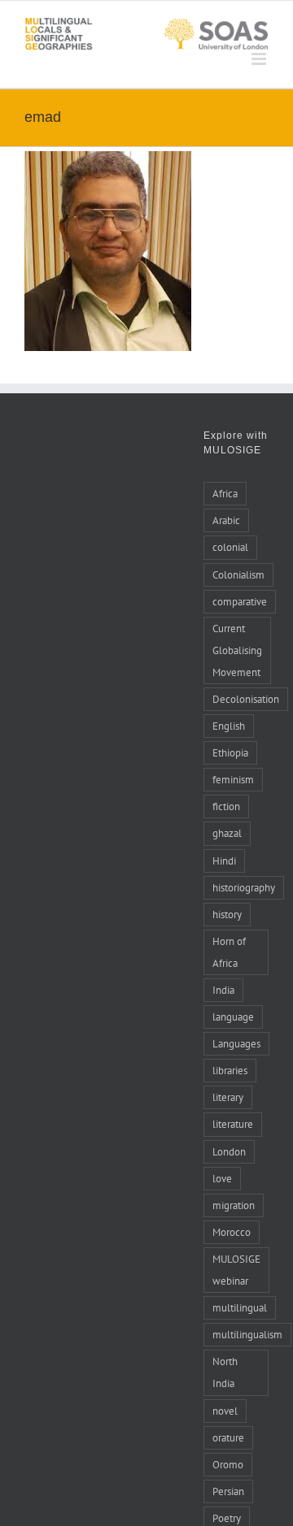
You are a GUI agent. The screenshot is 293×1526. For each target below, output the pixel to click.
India (223, 989)
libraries (229, 1070)
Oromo (227, 1464)
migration (233, 1205)
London (229, 1151)
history (227, 914)
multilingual (239, 1307)
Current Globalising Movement (237, 650)
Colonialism (238, 574)
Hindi (224, 860)
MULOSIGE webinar (236, 1269)
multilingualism (247, 1334)
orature (228, 1437)
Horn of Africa (229, 951)
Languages (236, 1043)
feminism (233, 779)
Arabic (226, 520)
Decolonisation (245, 698)
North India (225, 1372)
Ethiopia (230, 752)
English (228, 725)
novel (225, 1410)
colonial (230, 546)
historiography (243, 887)
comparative (239, 601)
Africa (225, 493)
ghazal (227, 832)
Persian (228, 1491)
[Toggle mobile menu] (260, 58)
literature (232, 1123)
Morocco (231, 1231)
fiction (226, 806)
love (222, 1178)
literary (227, 1096)
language (233, 1016)
